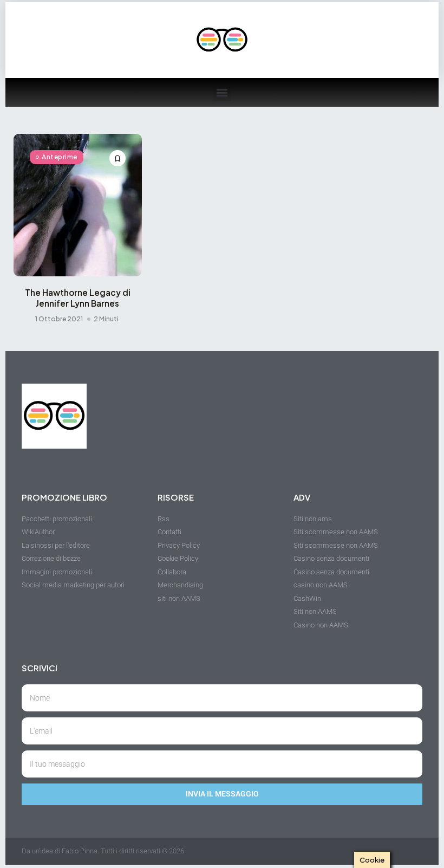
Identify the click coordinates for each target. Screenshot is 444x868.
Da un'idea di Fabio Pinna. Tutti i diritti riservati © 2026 (103, 851)
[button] (222, 92)
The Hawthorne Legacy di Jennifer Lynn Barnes (77, 297)
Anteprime (59, 157)
